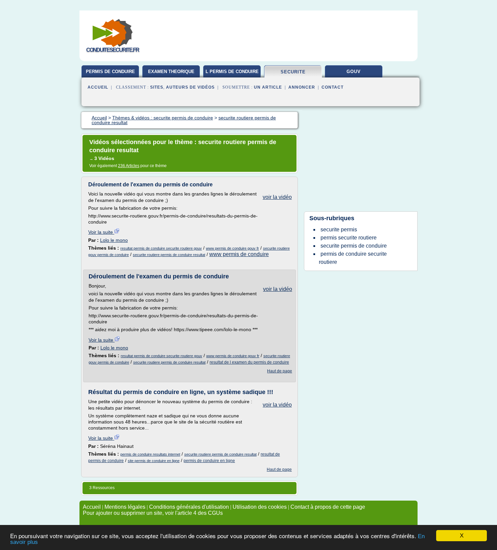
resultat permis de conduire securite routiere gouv (161, 248)
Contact (333, 87)
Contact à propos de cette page (327, 507)
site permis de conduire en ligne (154, 461)
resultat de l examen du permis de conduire (249, 362)
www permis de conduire (239, 254)
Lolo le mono (114, 240)
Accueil (98, 87)
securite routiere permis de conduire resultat (169, 255)
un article (268, 87)
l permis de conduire (232, 71)
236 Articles (128, 165)
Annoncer (301, 87)
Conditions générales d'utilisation (189, 507)
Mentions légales (124, 507)
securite (293, 71)
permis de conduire (110, 71)
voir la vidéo (277, 197)
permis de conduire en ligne (209, 460)
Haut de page (279, 371)
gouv (354, 71)
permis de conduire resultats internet (150, 454)
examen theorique (171, 71)
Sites (156, 87)
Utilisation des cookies (260, 507)
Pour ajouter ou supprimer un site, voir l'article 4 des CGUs (153, 513)
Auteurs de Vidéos (190, 87)
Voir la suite (101, 232)
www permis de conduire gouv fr (232, 248)
